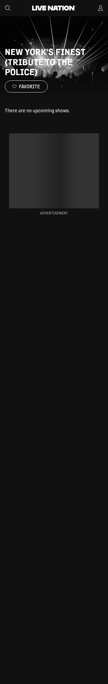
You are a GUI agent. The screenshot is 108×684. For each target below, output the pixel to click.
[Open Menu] (100, 8)
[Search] (7, 8)
